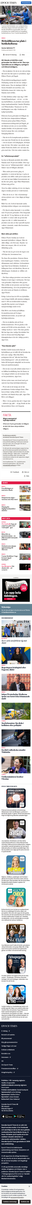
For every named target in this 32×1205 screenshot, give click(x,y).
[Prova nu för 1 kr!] (16, 590)
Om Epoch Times (7, 1065)
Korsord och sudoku (8, 1035)
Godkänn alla (25, 1201)
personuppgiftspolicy (17, 1197)
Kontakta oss (5, 1053)
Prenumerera (26, 2)
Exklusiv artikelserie (7, 1050)
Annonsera (4, 1057)
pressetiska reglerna (9, 465)
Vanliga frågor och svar (8, 1046)
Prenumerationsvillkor (8, 1068)
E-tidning (4, 1031)
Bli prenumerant (6, 1038)
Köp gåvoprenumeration (9, 1042)
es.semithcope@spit (9, 612)
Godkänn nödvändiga (10, 1201)
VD (2, 1061)
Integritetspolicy (6, 1072)
